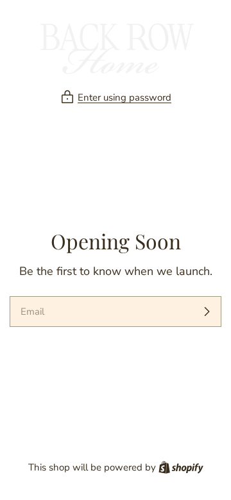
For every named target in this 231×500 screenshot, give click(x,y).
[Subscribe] (206, 311)
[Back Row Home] (115, 47)
